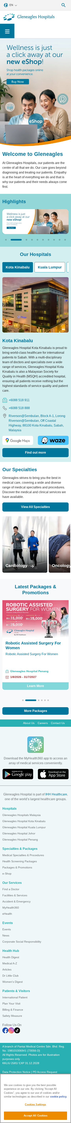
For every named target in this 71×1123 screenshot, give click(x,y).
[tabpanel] (35, 367)
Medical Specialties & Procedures (23, 855)
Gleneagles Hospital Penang (20, 839)
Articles (6, 969)
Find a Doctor (10, 889)
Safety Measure (12, 1015)
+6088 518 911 (19, 400)
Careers (43, 723)
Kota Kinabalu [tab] (18, 267)
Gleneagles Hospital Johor (18, 833)
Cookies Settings (35, 1104)
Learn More (35, 690)
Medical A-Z (9, 963)
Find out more (35, 452)
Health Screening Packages (19, 861)
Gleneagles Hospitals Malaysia (21, 815)
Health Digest (10, 957)
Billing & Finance (12, 1009)
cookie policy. (58, 1096)
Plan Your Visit (11, 1003)
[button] (6, 240)
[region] (35, 1098)
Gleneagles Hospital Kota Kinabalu (24, 821)
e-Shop (6, 873)
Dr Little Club (10, 975)
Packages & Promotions (17, 867)
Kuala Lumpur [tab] (50, 267)
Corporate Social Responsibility (21, 941)
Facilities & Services (14, 895)
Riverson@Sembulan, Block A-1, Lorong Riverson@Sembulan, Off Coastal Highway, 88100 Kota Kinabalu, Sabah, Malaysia (37, 423)
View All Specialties (35, 507)
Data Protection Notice (16, 1072)
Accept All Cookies (35, 1115)
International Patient (14, 997)
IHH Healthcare (56, 794)
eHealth (7, 913)
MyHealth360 (10, 907)
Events (6, 929)
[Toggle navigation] (7, 31)
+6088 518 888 (19, 408)
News (5, 935)
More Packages (35, 711)
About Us (29, 723)
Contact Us (58, 723)
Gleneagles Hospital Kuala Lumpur (24, 827)
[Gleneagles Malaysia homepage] (28, 17)
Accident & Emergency (16, 901)
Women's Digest (12, 981)
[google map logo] (17, 440)
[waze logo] (53, 440)
